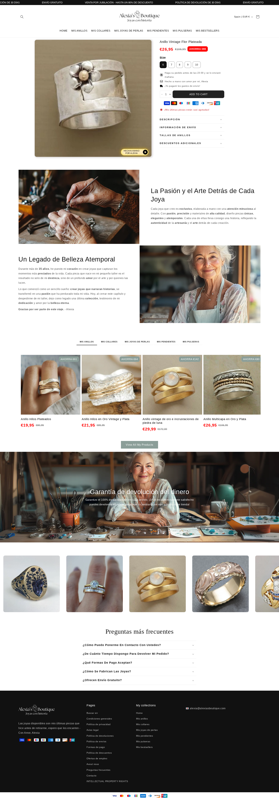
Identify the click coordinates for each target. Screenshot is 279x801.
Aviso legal (93, 730)
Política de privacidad (98, 724)
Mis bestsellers (144, 747)
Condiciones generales (99, 718)
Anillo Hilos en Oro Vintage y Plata (105, 419)
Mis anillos (87, 342)
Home (139, 713)
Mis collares (109, 342)
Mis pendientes (166, 342)
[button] (22, 16)
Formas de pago (96, 747)
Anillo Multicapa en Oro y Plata (224, 419)
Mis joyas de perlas (137, 342)
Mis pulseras (191, 342)
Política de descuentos (99, 752)
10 (196, 64)
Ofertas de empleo (97, 758)
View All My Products (139, 444)
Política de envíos (96, 741)
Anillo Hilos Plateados (36, 419)
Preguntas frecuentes (98, 770)
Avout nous (93, 764)
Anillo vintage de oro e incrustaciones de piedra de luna (171, 420)
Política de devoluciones (100, 735)
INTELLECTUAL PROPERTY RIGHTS (107, 781)
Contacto (92, 775)
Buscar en (92, 713)
